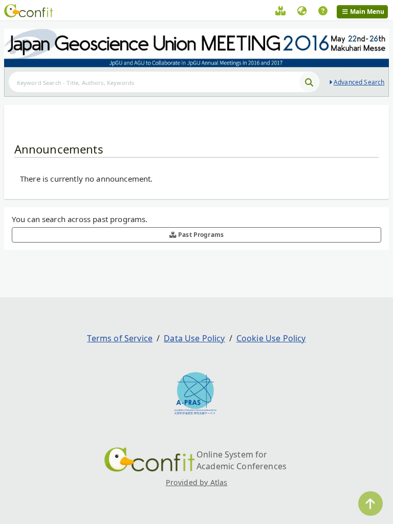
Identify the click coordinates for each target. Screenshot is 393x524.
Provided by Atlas (197, 482)
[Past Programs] (280, 12)
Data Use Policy (194, 338)
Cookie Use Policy (271, 338)
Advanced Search (359, 82)
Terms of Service (119, 338)
